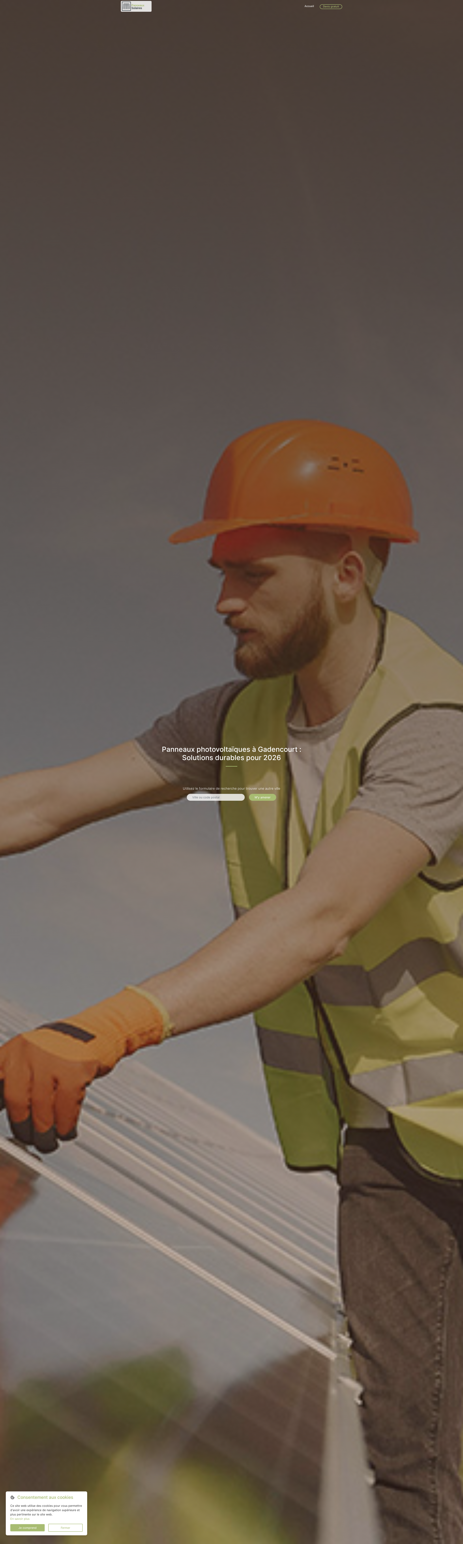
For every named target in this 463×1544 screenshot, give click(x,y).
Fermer (65, 1528)
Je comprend (27, 1528)
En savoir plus (19, 1519)
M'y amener (263, 797)
